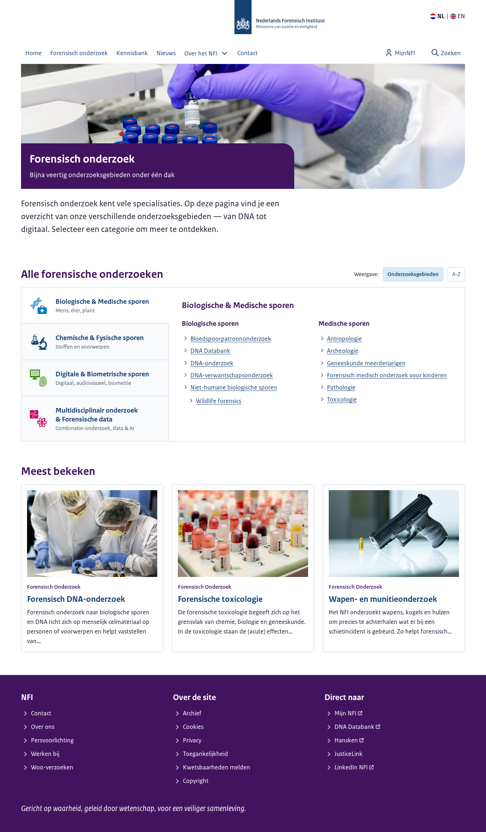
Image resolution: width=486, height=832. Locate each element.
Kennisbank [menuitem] (132, 53)
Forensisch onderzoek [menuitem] (79, 53)
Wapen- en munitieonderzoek (383, 599)
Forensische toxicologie (220, 599)
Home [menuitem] (33, 53)
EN (461, 16)
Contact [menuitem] (247, 53)
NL (440, 16)
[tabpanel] (317, 353)
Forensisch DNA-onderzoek (76, 599)
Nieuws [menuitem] (166, 53)
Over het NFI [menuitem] (200, 53)
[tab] (95, 305)
